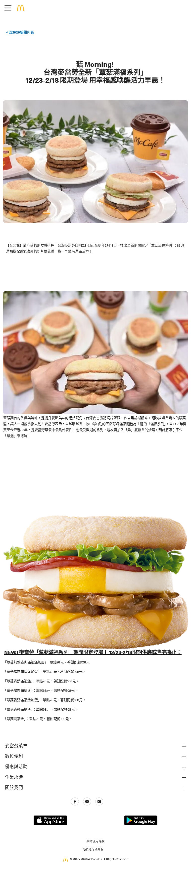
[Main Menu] (8, 8)
